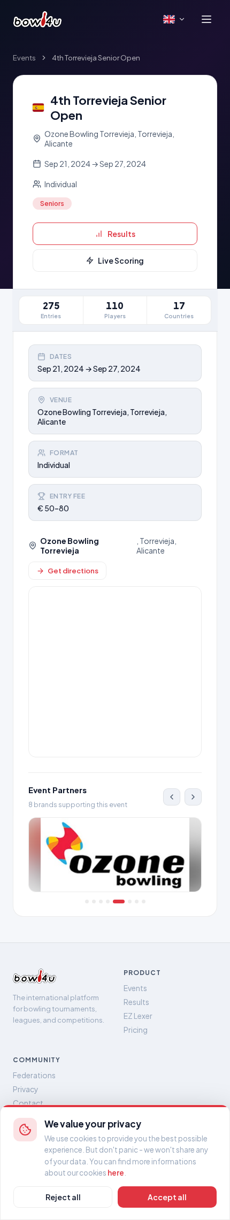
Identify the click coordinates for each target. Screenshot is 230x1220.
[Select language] (174, 19)
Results (121, 234)
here (116, 1172)
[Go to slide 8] (143, 901)
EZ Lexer (138, 1015)
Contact (28, 1103)
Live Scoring (121, 260)
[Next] (193, 796)
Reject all (63, 1197)
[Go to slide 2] (94, 901)
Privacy (26, 1089)
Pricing (136, 1029)
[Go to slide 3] (101, 901)
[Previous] (171, 796)
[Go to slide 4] (108, 901)
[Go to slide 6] (130, 901)
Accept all (167, 1197)
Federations (34, 1075)
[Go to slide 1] (87, 901)
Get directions (73, 570)
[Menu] (206, 19)
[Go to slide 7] (137, 901)
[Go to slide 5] (119, 901)
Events (24, 57)
